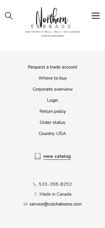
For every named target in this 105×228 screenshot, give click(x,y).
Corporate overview (53, 89)
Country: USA (52, 133)
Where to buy (52, 78)
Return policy (52, 111)
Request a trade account (52, 67)
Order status (52, 122)
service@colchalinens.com (55, 204)
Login (52, 100)
